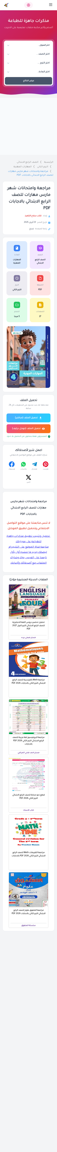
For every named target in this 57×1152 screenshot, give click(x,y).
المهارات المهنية (22, 167)
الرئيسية (48, 162)
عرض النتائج (28, 81)
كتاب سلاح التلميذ (33, 216)
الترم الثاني (42, 167)
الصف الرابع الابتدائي (27, 162)
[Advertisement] (28, 126)
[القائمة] (50, 4)
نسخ (31, 229)
